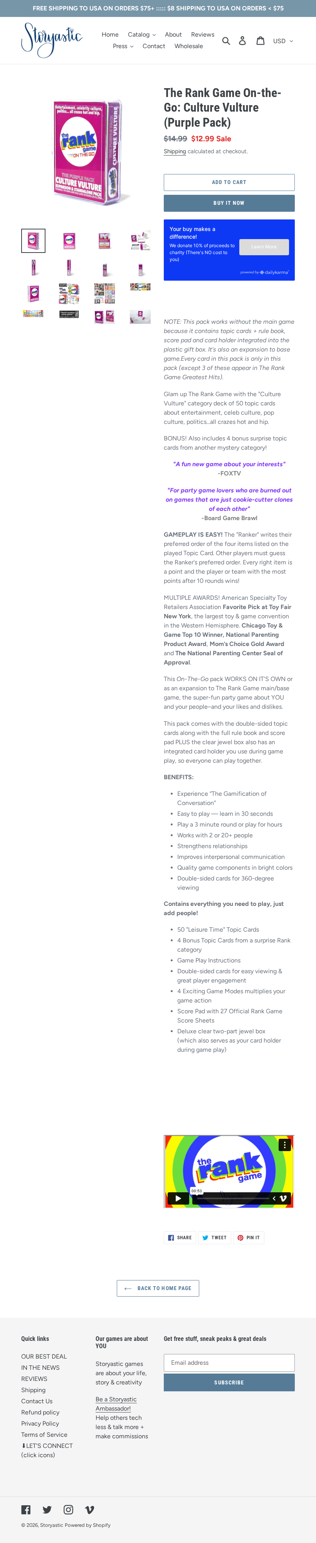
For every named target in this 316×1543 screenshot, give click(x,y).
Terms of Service (44, 1434)
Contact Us (36, 1401)
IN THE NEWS (40, 1367)
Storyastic (51, 1525)
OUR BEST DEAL (44, 1356)
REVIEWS (34, 1378)
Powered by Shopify (88, 1525)
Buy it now (229, 203)
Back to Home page (164, 1288)
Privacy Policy (40, 1423)
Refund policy (40, 1412)
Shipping (175, 151)
